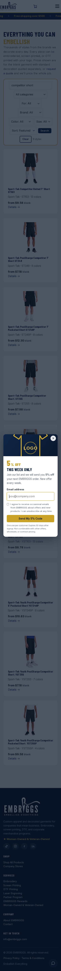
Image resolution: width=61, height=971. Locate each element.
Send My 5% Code (30, 518)
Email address (15, 489)
